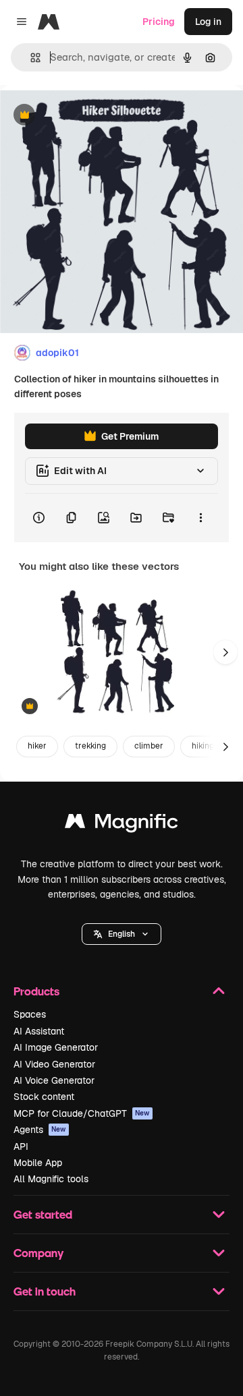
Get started (43, 1214)
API (21, 1146)
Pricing (158, 22)
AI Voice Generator (54, 1080)
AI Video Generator (54, 1064)
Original (86, 115)
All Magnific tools (51, 1179)
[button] (121, 934)
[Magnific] (121, 824)
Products (36, 991)
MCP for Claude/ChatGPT (82, 1113)
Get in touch (45, 1291)
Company (38, 1253)
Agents (40, 1130)
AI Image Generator (56, 1047)
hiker (37, 745)
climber (148, 745)
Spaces (30, 1014)
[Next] (225, 652)
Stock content (44, 1096)
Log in (208, 22)
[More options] (200, 517)
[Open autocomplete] (30, 58)
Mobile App (38, 1163)
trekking (90, 745)
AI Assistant (39, 1031)
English (121, 934)
